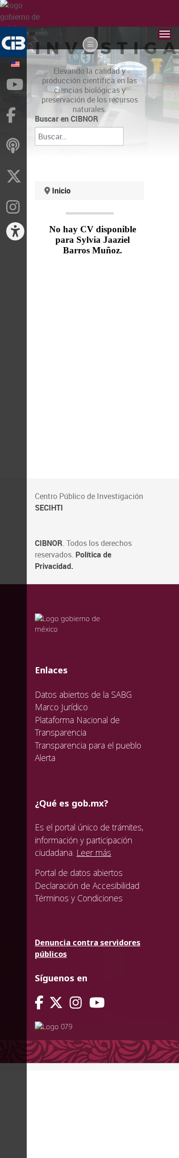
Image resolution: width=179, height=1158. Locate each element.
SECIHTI (49, 507)
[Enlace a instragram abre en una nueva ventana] (76, 1003)
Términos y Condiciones (79, 898)
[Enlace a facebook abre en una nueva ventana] (39, 1003)
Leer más (93, 852)
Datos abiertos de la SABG (83, 694)
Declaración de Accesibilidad (87, 885)
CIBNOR (49, 543)
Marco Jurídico (61, 707)
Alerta (45, 757)
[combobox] (79, 136)
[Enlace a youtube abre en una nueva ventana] (97, 1003)
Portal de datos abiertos (79, 872)
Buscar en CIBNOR (66, 119)
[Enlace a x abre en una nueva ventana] (59, 1003)
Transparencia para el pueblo (88, 745)
